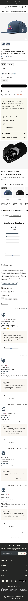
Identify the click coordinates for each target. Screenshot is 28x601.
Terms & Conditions (19, 596)
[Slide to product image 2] (8, 44)
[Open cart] (26, 7)
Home (2, 11)
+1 (23, 210)
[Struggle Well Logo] (13, 590)
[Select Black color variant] (8, 73)
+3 (11, 210)
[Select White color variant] (11, 73)
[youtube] (16, 581)
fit (6, 299)
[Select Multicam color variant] (9, 210)
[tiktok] (11, 581)
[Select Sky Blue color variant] (14, 73)
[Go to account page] (22, 7)
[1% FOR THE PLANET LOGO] (4, 590)
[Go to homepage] (13, 7)
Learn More (19, 94)
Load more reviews (14, 537)
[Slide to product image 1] (3, 44)
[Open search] (6, 7)
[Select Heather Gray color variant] (5, 73)
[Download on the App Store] (22, 581)
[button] (14, 27)
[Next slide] (26, 2)
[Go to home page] (5, 597)
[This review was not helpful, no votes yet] (25, 356)
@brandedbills (15, 215)
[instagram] (7, 581)
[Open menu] (2, 7)
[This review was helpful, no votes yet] (22, 356)
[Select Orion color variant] (2, 73)
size (3, 298)
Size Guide (9, 77)
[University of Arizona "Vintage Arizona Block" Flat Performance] (18, 192)
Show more (4, 304)
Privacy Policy (10, 596)
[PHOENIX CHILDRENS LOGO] (23, 590)
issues (15, 299)
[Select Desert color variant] (6, 210)
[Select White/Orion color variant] (26, 210)
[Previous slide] (1, 2)
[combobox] (21, 308)
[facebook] (3, 581)
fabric (10, 299)
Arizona (7, 11)
